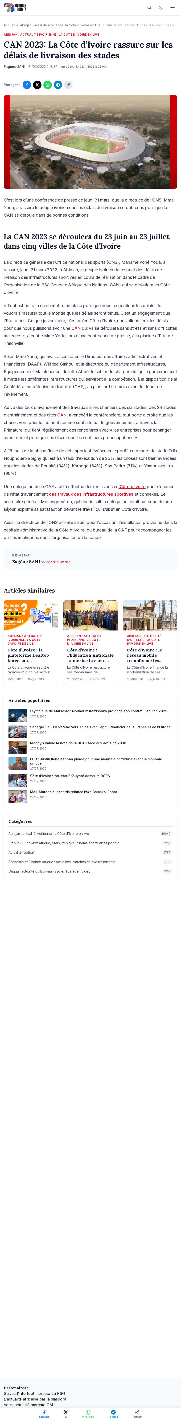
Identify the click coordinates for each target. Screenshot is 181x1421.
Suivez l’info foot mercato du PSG (34, 1393)
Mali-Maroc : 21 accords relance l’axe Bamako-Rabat (73, 792)
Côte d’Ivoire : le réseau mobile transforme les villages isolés (144, 655)
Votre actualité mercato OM (28, 1404)
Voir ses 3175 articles (55, 562)
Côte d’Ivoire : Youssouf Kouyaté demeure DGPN (70, 776)
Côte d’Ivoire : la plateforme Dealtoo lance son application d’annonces (28, 655)
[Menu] (172, 7)
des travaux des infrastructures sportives (91, 494)
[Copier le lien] (68, 85)
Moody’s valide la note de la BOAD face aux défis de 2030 (78, 743)
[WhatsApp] (47, 85)
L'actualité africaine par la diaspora (35, 1399)
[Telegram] (58, 85)
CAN (76, 328)
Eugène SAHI (26, 561)
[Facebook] (27, 85)
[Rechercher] (149, 7)
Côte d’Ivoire (132, 486)
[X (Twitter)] (37, 85)
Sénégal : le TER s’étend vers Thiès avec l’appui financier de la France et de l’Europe (100, 727)
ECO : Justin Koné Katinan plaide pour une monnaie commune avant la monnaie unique (96, 761)
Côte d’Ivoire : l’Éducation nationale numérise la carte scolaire (90, 655)
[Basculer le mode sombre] (160, 7)
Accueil (9, 25)
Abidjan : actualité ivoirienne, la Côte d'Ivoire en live (60, 25)
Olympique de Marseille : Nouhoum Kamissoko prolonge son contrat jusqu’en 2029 (98, 711)
